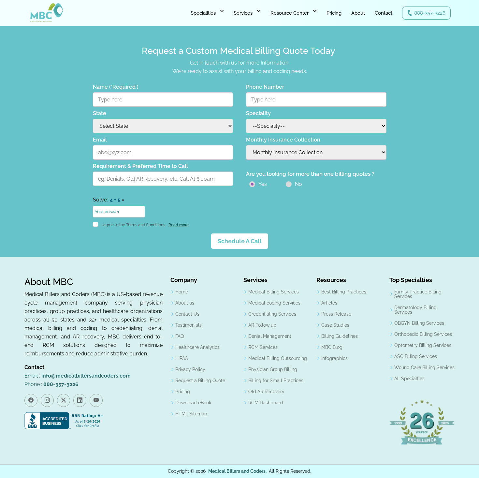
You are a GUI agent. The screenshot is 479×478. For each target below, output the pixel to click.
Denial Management (269, 336)
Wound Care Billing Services (424, 367)
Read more (178, 225)
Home (181, 292)
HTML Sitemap (191, 413)
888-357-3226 (429, 13)
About (358, 13)
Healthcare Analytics (197, 347)
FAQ (179, 336)
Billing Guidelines (339, 336)
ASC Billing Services (415, 356)
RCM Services (263, 347)
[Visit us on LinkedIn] (79, 400)
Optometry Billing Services (422, 345)
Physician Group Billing (272, 369)
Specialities (203, 13)
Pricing (334, 13)
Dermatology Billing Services (415, 309)
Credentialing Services (272, 314)
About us (184, 303)
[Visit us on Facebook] (30, 400)
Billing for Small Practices (275, 380)
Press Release (336, 314)
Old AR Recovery (266, 391)
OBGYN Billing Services (419, 323)
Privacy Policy (190, 369)
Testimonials (188, 325)
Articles (329, 303)
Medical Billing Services (273, 292)
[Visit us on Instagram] (47, 400)
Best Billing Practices (343, 292)
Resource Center (289, 13)
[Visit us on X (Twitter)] (63, 400)
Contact (383, 13)
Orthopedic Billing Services (423, 334)
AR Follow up (262, 325)
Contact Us (187, 314)
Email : (77, 376)
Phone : (51, 384)
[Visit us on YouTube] (96, 400)
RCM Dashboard (265, 402)
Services (243, 13)
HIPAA (181, 358)
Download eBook (193, 402)
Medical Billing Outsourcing (277, 358)
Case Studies (335, 325)
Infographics (334, 358)
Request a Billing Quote (200, 380)
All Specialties (409, 378)
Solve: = (108, 200)
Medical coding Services (274, 303)
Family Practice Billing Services (418, 294)
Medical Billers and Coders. (237, 471)
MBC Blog (331, 347)
